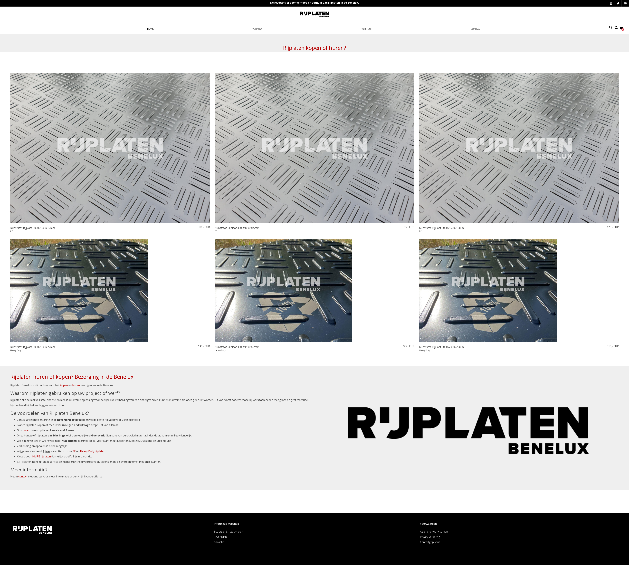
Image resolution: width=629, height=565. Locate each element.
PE (74, 451)
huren (76, 385)
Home (150, 28)
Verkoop (257, 28)
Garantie (219, 542)
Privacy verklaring (430, 537)
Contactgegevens (430, 542)
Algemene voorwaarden (434, 531)
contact (22, 476)
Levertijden (220, 537)
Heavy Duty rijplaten (92, 451)
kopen (64, 385)
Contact (476, 28)
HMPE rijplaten (41, 456)
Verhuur (367, 28)
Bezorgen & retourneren (228, 531)
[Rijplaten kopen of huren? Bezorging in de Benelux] (314, 14)
